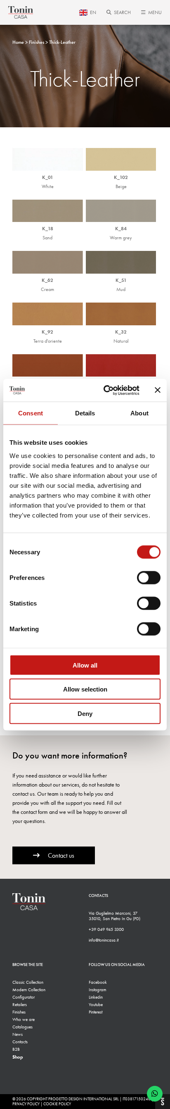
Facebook (98, 982)
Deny (85, 713)
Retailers (19, 1004)
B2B (16, 1049)
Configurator (23, 997)
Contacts (20, 1042)
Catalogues (22, 1027)
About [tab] (139, 413)
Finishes (19, 1012)
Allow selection (85, 689)
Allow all (85, 664)
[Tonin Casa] (20, 12)
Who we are (23, 1019)
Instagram (97, 989)
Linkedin (96, 997)
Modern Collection (28, 989)
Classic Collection (27, 982)
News (17, 1034)
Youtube (96, 1004)
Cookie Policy (57, 1104)
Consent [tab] (30, 413)
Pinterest (95, 1012)
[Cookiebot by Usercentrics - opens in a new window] (105, 390)
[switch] (149, 577)
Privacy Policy (26, 1104)
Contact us (61, 855)
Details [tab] (85, 413)
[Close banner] (158, 390)
